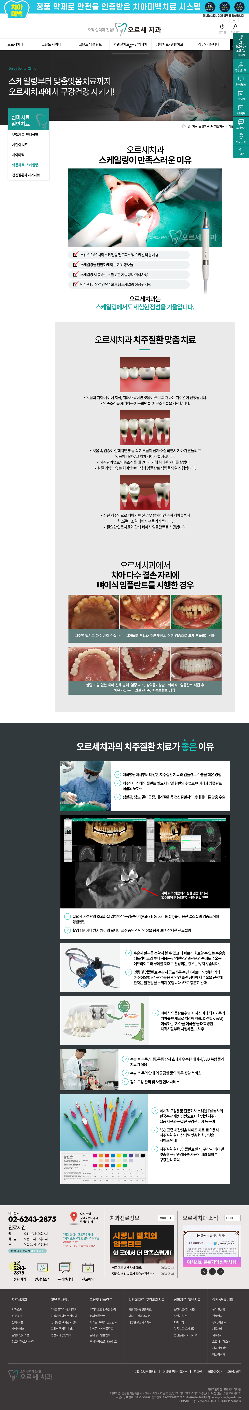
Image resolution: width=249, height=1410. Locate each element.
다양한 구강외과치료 (140, 1322)
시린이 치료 (20, 144)
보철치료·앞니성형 (25, 134)
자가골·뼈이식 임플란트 (103, 1322)
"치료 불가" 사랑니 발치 (64, 1309)
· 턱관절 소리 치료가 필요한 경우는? (132, 1273)
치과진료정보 (219, 1347)
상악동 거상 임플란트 (101, 1328)
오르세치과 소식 (221, 1341)
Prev (204, 1271)
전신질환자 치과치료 (26, 175)
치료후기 (217, 1335)
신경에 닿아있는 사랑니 (64, 1315)
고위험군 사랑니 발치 (63, 1328)
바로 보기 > (27, 1251)
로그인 (222, 32)
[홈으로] (124, 29)
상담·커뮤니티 (208, 45)
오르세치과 (15, 45)
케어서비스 (18, 1328)
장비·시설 (17, 1322)
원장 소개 (17, 1315)
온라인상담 (218, 1309)
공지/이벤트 (219, 1322)
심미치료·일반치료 (169, 45)
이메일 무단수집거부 (175, 1371)
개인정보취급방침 (145, 1371)
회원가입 (235, 32)
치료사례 (217, 1328)
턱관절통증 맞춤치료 (140, 1309)
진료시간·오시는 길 (23, 1341)
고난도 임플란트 (90, 45)
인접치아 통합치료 (61, 1335)
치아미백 (18, 154)
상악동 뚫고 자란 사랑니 (64, 1322)
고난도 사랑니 (51, 45)
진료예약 (217, 1315)
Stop (212, 1271)
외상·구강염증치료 (139, 1315)
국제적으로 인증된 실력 (103, 1309)
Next (220, 1271)
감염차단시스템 (20, 1335)
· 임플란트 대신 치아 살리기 (127, 1267)
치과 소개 (17, 1309)
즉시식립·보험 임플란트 (103, 1341)
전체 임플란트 (97, 1315)
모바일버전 (234, 1371)
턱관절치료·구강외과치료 (130, 46)
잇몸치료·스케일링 (25, 165)
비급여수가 (218, 1354)
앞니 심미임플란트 (100, 1335)
